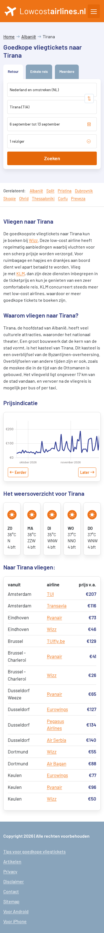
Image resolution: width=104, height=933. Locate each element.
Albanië (28, 36)
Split (50, 190)
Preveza (78, 198)
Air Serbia (56, 740)
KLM (20, 273)
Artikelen (12, 861)
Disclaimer (13, 881)
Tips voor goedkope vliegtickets (34, 851)
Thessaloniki (43, 198)
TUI (50, 594)
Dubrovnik (84, 190)
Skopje (9, 198)
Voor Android (16, 911)
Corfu (63, 198)
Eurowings (57, 709)
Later (84, 472)
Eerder (20, 472)
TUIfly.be (56, 641)
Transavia (57, 605)
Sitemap (11, 901)
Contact (11, 891)
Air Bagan (56, 763)
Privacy (10, 871)
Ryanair (54, 617)
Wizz (33, 240)
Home (9, 36)
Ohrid (24, 198)
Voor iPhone (15, 921)
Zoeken (52, 158)
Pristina (65, 190)
